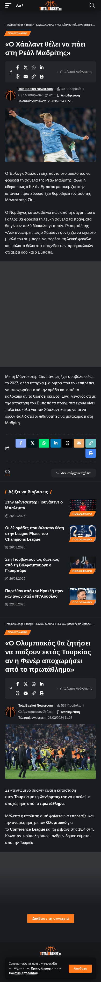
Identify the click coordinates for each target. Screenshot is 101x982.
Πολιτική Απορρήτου (23, 972)
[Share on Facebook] (17, 67)
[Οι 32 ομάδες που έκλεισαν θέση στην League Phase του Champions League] (83, 533)
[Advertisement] (50, 314)
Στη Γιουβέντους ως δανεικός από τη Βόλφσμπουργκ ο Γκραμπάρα (32, 565)
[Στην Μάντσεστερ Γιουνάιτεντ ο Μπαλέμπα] (83, 507)
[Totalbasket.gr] (50, 5)
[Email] (25, 76)
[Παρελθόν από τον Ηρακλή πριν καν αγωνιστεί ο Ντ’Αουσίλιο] (83, 596)
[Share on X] (25, 67)
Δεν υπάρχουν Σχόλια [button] (76, 473)
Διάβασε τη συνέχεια (50, 918)
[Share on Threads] (17, 76)
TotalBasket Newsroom (35, 89)
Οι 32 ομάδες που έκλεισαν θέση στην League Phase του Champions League (34, 533)
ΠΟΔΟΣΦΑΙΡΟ (17, 33)
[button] (80, 969)
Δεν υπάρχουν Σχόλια (38, 95)
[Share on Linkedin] (41, 67)
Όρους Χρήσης (41, 968)
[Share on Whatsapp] (33, 67)
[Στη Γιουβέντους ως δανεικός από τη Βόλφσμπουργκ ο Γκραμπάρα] (83, 564)
